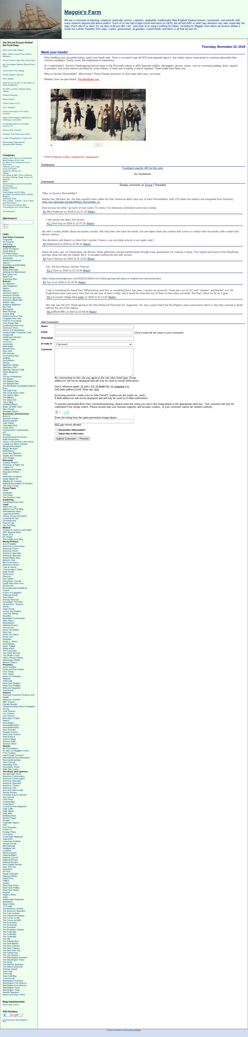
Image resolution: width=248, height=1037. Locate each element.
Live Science (9, 713)
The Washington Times (13, 960)
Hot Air (6, 606)
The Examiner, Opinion (13, 929)
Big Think (7, 307)
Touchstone (8, 690)
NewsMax (7, 869)
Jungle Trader (9, 339)
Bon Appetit (8, 309)
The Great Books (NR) (13, 393)
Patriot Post (8, 878)
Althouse (7, 290)
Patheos (6, 678)
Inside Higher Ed (10, 479)
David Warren (9, 251)
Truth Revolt (8, 978)
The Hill (6, 939)
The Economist (10, 922)
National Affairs (10, 855)
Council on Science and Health (17, 530)
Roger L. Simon (10, 641)
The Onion (8, 495)
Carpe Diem (8, 428)
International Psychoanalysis (16, 757)
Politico (6, 881)
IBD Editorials (9, 846)
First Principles (10, 827)
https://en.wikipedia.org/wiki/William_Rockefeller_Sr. (71, 202)
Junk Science (9, 711)
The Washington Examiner (15, 957)
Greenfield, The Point (12, 602)
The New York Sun (11, 950)
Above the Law (10, 507)
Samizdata (8, 258)
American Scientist (11, 699)
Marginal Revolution (12, 446)
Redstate (7, 639)
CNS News (8, 799)
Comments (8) (77, 157)
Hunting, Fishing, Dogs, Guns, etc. (18, 177)
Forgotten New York (12, 318)
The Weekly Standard (13, 964)
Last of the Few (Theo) (13, 256)
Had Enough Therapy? (13, 755)
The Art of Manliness (12, 376)
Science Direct (9, 744)
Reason (6, 892)
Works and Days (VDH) (14, 994)
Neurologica (8, 723)
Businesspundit (10, 421)
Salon (5, 897)
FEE (5, 825)
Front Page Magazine (13, 836)
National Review (10, 625)
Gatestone (8, 839)
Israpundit (7, 239)
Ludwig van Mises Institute (15, 444)
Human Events (10, 843)
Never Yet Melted (11, 630)
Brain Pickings (9, 311)
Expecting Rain (10, 279)
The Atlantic (8, 379)
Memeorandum (10, 853)
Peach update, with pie (13, 75)
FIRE (5, 474)
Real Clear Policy (11, 885)
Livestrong (8, 344)
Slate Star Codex (11, 769)
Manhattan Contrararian (14, 618)
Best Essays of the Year (13, 160)
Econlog (6, 435)
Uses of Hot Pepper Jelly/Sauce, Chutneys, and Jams (17, 119)
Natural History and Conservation (17, 184)
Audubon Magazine (12, 304)
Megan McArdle (10, 448)
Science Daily (9, 741)
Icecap (6, 709)
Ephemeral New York (12, 316)
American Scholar (11, 295)
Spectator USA (10, 367)
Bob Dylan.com (10, 274)
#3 (44, 258)
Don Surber (8, 579)
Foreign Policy (9, 832)
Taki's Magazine (10, 372)
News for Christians (12, 676)
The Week (7, 962)
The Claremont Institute (14, 915)
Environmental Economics (15, 437)
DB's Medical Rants (12, 532)
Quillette (6, 358)
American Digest (10, 293)
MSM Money (9, 451)
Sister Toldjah (9, 646)
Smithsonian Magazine (13, 899)
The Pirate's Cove (11, 655)
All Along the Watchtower (14, 272)
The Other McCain (11, 653)
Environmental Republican (15, 588)
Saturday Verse (9, 198)
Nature (6, 720)
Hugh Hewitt (8, 609)
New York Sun (9, 867)
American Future (10, 548)
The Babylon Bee (11, 381)
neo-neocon (8, 627)
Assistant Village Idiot (12, 300)
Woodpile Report (10, 411)
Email (44, 332)
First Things (8, 671)
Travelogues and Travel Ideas (16, 207)
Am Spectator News (12, 774)
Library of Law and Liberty (15, 516)
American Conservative (14, 546)
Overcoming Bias (11, 356)
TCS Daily (7, 906)
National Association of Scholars (18, 483)
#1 (44, 211)
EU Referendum (10, 253)
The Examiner (9, 927)
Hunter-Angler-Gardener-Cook (17, 332)
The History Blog (10, 395)
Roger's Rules (9, 895)
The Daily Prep (10, 390)
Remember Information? (72, 430)
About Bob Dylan (10, 270)
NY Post (6, 871)
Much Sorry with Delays (13, 50)
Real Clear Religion (12, 683)
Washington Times (11, 987)
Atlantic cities (9, 302)
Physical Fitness (10, 188)
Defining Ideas (9, 816)
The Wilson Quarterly (13, 967)
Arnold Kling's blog (11, 558)
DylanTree (8, 277)
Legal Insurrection (11, 513)
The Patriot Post (10, 953)
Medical (6, 179)
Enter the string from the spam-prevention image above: (86, 417)
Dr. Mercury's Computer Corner (16, 162)
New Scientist (9, 730)
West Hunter (9, 409)
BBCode (59, 424)
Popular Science (10, 732)
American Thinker (11, 785)
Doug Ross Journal (12, 581)
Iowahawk (7, 493)
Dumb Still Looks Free (13, 583)
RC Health (7, 537)
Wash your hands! (54, 52)
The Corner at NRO (12, 920)
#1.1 (49, 223)
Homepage (47, 338)
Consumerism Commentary (16, 430)
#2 (44, 244)
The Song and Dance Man (15, 205)
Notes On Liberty (11, 634)
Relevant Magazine (12, 688)
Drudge (6, 820)
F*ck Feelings (9, 753)
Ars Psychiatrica (10, 748)
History (6, 173)
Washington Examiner (13, 980)
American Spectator (12, 297)
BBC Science (9, 702)
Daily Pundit (8, 572)
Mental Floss (9, 349)
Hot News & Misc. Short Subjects (17, 175)
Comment (46, 349)
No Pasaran (8, 242)
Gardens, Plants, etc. (12, 171)
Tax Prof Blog (9, 525)
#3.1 (49, 270)
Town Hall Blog (9, 976)
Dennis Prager (9, 818)
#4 (44, 282)
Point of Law (8, 523)
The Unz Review (10, 955)
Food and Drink (9, 169)
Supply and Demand (12, 455)
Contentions (8, 804)
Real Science (9, 737)
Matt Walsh (8, 346)
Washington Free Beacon (15, 983)
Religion (6, 196)
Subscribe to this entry (71, 433)
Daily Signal (8, 811)
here (125, 377)
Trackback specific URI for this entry (142, 168)
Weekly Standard (11, 992)
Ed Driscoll (8, 586)
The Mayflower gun (89, 79)
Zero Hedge (8, 458)
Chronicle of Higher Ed (13, 465)
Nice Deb (7, 632)
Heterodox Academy (12, 476)
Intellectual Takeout (12, 337)
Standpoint (8, 902)
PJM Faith (7, 681)
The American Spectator (14, 911)
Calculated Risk (10, 425)
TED (5, 374)
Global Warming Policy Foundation (19, 706)
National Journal (10, 857)
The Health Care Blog (13, 539)
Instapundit (8, 335)
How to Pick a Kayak (12, 130)
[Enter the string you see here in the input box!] (66, 412)
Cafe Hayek (8, 423)
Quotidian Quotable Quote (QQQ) (18, 194)
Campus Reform (10, 462)
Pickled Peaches (10, 95)
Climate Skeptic (10, 704)
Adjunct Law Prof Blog (13, 509)
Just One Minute (10, 613)
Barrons (6, 416)
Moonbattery (9, 623)
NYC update (8, 79)
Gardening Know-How (13, 325)
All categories (9, 211)
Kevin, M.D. (8, 534)
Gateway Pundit (10, 595)
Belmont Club (9, 560)
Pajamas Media (10, 876)
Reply (91, 211)
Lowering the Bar (11, 518)
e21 (4, 432)
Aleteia (6, 288)
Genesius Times (10, 328)
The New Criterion (11, 946)
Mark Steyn (8, 620)
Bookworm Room (11, 565)
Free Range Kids (11, 323)
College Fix (8, 467)
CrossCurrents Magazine (15, 806)
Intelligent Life (9, 848)
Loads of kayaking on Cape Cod (17, 138)
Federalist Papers (11, 823)
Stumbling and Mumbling (14, 265)
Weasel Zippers (10, 662)
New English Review (12, 864)
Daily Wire (7, 813)
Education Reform (11, 472)
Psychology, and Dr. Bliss (14, 192)
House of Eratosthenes (13, 330)
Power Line (8, 637)
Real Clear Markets (12, 453)
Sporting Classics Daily (13, 369)
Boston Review (10, 792)
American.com (9, 788)
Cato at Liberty (9, 567)
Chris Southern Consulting (120, 1030)
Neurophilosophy (11, 727)
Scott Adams (9, 360)
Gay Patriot (8, 597)
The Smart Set (9, 400)
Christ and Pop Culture (13, 669)
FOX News (8, 834)
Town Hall (7, 971)
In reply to (46, 343)
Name (44, 326)
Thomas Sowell (10, 969)
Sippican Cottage (11, 365)
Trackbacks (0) (92, 157)
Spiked (6, 263)
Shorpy (6, 362)
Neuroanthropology (12, 760)
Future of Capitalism (12, 592)
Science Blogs (9, 739)
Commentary (9, 802)
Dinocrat (7, 576)
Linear (149, 185)
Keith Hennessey (11, 439)
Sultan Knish (8, 648)
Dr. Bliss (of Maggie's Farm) (16, 750)
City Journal (8, 797)
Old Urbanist (9, 353)
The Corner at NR (11, 918)
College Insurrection (12, 469)
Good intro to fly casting (13, 71)
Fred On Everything (12, 321)
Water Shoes (8, 99)
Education (7, 164)
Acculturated (9, 283)
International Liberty (12, 511)
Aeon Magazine (10, 286)
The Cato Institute (11, 913)
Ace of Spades (9, 544)
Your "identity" (9, 107)
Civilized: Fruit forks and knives (16, 134)
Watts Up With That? (12, 407)
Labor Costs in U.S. (11, 103)
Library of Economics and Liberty (18, 441)
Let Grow (7, 342)
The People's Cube (12, 497)
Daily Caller (8, 809)
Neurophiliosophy (11, 725)
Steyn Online (9, 904)
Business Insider (10, 418)
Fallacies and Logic (11, 167)
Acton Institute (9, 667)
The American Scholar (13, 908)
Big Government (10, 562)
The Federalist (9, 932)
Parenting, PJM (10, 764)
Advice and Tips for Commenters (17, 158)
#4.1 (49, 297)
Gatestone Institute (12, 841)
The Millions (8, 397)
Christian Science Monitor (15, 795)
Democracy (8, 574)
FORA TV (7, 829)
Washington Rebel (11, 660)
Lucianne (7, 850)
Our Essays (8, 186)
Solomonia (7, 244)
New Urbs (7, 351)
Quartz (6, 883)
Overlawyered (9, 520)
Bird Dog (58, 157)
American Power (10, 551)
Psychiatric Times (11, 767)
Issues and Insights (12, 611)
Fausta (6, 590)
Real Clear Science (12, 734)
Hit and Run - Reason (13, 604)
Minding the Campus (12, 481)
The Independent (11, 941)
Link (80, 297)
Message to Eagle (11, 718)
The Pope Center (11, 486)
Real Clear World (11, 890)
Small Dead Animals (12, 260)
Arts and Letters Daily (13, 790)
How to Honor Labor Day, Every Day (19, 60)
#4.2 (49, 311)
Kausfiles (7, 616)
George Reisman (11, 599)
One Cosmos (9, 762)
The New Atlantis (10, 943)
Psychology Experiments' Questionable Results (14, 143)
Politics (6, 190)
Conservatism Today (12, 569)
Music (5, 181)
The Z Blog (8, 402)
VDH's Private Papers (13, 658)
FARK (5, 490)
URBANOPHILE (10, 404)
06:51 (67, 157)
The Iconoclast (10, 651)
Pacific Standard (10, 874)
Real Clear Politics (11, 888)
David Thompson (11, 249)
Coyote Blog (8, 314)
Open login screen (11, 1005)
